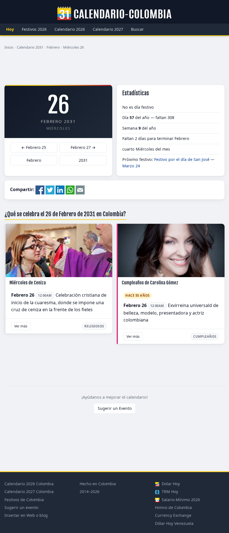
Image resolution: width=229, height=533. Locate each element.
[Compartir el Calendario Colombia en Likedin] (60, 190)
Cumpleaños (204, 336)
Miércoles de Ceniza (27, 282)
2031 (83, 160)
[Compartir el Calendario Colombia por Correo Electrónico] (80, 190)
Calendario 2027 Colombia (29, 491)
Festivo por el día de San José (181, 159)
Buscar (137, 29)
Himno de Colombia (173, 507)
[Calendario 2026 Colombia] (114, 13)
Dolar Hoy (170, 483)
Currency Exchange (173, 515)
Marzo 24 (131, 165)
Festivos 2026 (34, 29)
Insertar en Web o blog (26, 515)
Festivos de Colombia (24, 499)
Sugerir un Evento (115, 408)
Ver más (20, 326)
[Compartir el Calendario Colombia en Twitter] (50, 190)
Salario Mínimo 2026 (180, 499)
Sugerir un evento (21, 507)
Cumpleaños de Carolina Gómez (150, 282)
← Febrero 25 (33, 147)
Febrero (53, 47)
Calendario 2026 (69, 29)
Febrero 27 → (83, 147)
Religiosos (94, 326)
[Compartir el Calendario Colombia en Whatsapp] (70, 190)
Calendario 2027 (108, 29)
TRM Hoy (169, 491)
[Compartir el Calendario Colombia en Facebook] (39, 190)
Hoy (10, 29)
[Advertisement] (114, 69)
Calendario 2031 (30, 47)
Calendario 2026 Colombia (29, 483)
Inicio (8, 47)
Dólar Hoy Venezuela (174, 523)
